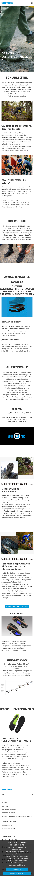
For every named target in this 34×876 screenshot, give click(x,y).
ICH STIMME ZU (17, 869)
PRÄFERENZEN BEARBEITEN (17, 873)
